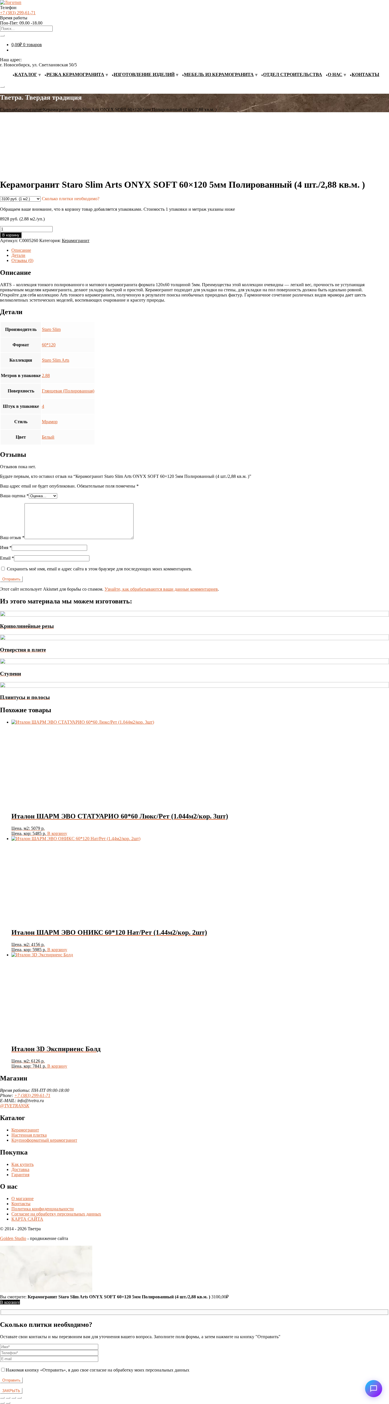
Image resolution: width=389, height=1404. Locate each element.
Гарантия (20, 1174)
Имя (6, 547)
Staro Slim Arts (55, 360)
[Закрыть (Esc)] (19, 1398)
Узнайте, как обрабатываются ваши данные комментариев (161, 589)
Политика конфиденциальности (42, 1208)
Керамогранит (29, 109)
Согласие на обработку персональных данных (56, 1213)
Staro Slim (51, 329)
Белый (48, 437)
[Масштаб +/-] (2, 1398)
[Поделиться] (13, 1398)
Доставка (20, 1169)
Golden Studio (13, 1238)
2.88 (46, 375)
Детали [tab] (18, 255)
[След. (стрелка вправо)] (8, 1403)
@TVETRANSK (14, 1105)
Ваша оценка (14, 495)
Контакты (365, 74)
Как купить (22, 1164)
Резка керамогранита (75, 74)
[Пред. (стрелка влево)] (2, 1403)
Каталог (26, 74)
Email (7, 558)
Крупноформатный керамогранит (44, 1140)
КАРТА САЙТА (27, 1219)
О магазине (22, 1198)
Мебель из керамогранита (219, 74)
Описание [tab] (21, 250)
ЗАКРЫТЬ (11, 1391)
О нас (335, 74)
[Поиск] (2, 35)
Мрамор (50, 421)
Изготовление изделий (144, 74)
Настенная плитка (29, 1135)
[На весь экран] (8, 1398)
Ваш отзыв (12, 537)
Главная (7, 109)
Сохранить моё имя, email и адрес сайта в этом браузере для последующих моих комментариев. (99, 568)
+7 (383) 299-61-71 (18, 12)
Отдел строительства (292, 74)
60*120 (49, 344)
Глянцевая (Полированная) (68, 390)
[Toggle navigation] (2, 87)
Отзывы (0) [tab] (22, 260)
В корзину (10, 235)
